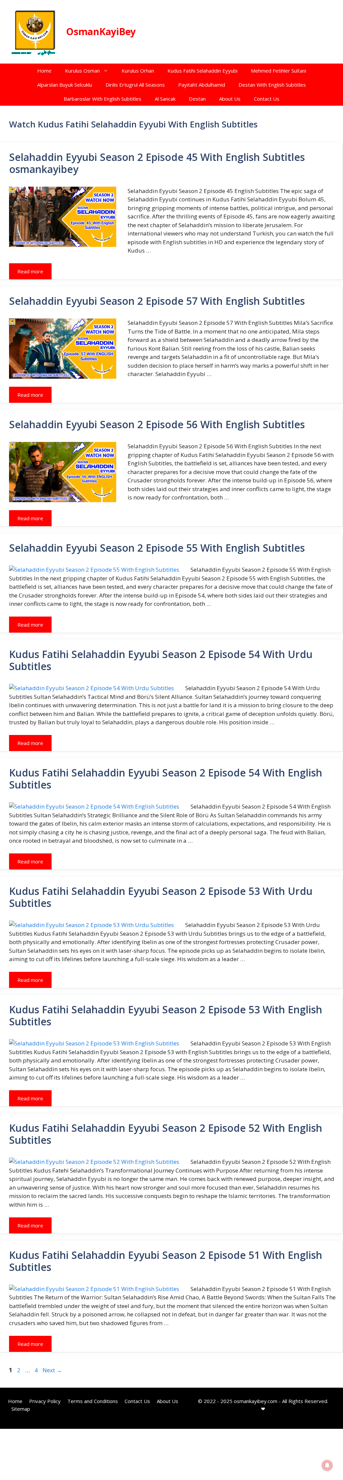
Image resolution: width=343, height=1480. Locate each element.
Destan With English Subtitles (272, 84)
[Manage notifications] (327, 1465)
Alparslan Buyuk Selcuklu (64, 84)
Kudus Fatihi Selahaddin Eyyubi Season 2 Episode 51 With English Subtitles (165, 1261)
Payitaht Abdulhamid (201, 84)
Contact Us (266, 98)
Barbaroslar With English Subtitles (102, 98)
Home (44, 70)
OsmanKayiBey (101, 31)
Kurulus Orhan (138, 70)
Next (52, 1370)
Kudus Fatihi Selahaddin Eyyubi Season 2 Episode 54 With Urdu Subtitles (161, 660)
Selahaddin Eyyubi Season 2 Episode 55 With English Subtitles (157, 548)
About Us (230, 98)
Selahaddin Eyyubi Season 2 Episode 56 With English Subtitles (157, 424)
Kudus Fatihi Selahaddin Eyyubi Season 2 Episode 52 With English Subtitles (165, 1134)
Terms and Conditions (92, 1401)
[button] (107, 71)
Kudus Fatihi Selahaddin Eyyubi (202, 70)
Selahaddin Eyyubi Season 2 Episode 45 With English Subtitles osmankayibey (157, 163)
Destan (197, 98)
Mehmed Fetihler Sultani (278, 70)
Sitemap (20, 1408)
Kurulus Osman (82, 70)
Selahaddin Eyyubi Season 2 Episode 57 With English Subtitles (157, 301)
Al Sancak (165, 98)
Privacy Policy (45, 1401)
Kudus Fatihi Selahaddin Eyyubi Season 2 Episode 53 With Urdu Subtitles (161, 897)
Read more (30, 271)
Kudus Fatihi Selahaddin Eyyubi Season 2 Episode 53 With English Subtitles (165, 1015)
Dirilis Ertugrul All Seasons (135, 84)
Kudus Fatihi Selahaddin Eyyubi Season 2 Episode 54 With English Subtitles (165, 779)
